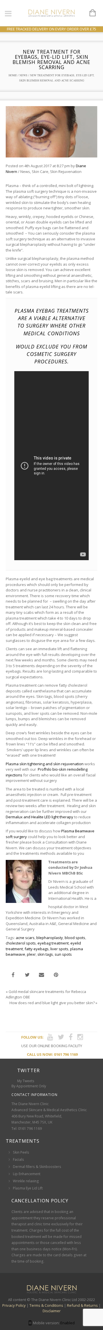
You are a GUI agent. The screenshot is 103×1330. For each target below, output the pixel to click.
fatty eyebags (37, 948)
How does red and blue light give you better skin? (52, 1002)
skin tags (45, 954)
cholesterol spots (21, 943)
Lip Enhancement (26, 1173)
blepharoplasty (49, 937)
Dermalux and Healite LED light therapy (39, 816)
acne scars (25, 937)
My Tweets (25, 1080)
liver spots (59, 948)
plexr (31, 954)
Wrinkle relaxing (26, 1181)
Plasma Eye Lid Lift (28, 1188)
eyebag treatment (53, 943)
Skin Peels (21, 1152)
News (23, 75)
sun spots (63, 954)
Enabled (67, 1322)
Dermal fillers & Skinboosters (37, 1166)
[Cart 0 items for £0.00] (89, 13)
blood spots (75, 937)
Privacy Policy (14, 1305)
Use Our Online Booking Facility (51, 1045)
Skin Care (40, 171)
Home (13, 75)
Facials (18, 1159)
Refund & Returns (82, 1305)
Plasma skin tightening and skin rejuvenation (45, 763)
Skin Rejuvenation (66, 171)
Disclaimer (52, 1310)
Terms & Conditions (46, 1305)
